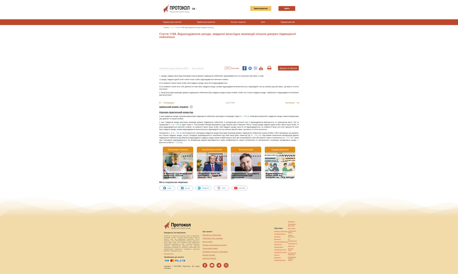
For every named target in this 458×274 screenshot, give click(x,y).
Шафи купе (291, 246)
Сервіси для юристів (206, 22)
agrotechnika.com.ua (280, 249)
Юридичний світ (288, 22)
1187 (287, 138)
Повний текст (169, 254)
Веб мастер (277, 239)
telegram (205, 188)
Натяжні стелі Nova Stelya (292, 253)
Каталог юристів (238, 22)
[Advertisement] (216, 53)
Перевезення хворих (292, 231)
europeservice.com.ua (280, 252)
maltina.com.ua (292, 243)
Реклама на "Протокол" (212, 235)
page (169, 188)
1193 (177, 142)
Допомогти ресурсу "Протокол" (215, 252)
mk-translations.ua (292, 240)
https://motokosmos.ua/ (281, 242)
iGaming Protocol (209, 258)
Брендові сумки (290, 249)
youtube (242, 188)
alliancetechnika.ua (279, 234)
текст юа (276, 255)
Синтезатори (278, 244)
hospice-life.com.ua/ (291, 235)
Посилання (277, 257)
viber (224, 188)
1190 (255, 135)
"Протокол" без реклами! (213, 238)
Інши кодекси (198, 68)
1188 (244, 116)
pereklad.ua (291, 221)
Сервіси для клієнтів (172, 22)
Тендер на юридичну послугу (215, 245)
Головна (166, 27)
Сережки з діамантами (280, 231)
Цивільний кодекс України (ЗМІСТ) (174, 68)
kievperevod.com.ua (280, 260)
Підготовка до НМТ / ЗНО (292, 224)
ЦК (248, 116)
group (187, 188)
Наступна (290, 102)
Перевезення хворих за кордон (292, 258)
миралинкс (277, 236)
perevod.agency (278, 247)
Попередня (169, 102)
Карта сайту (207, 242)
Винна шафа (291, 228)
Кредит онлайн (209, 255)
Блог (263, 22)
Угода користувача (210, 248)
